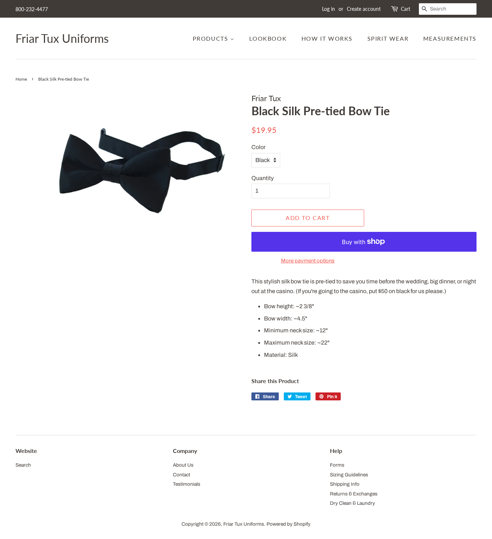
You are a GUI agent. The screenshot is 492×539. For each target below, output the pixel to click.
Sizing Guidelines (349, 474)
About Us (183, 465)
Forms (337, 465)
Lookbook (268, 38)
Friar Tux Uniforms (62, 38)
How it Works (327, 38)
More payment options (308, 261)
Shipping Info (344, 484)
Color (258, 147)
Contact (181, 474)
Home (21, 79)
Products (211, 38)
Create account (364, 9)
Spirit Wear (388, 38)
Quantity (262, 178)
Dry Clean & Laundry (352, 503)
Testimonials (186, 484)
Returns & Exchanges (353, 494)
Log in (328, 9)
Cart (405, 9)
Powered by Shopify (288, 524)
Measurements (450, 38)
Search (23, 465)
